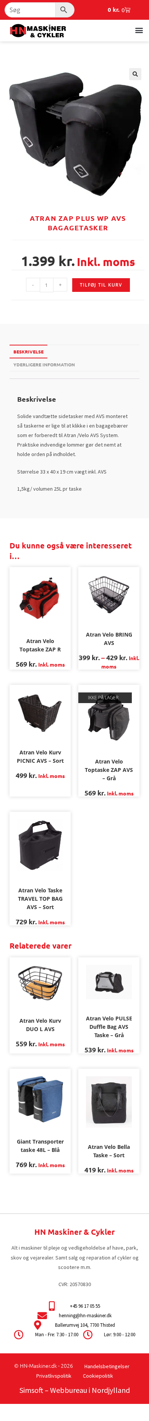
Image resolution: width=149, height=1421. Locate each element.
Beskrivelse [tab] (28, 352)
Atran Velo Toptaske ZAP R (40, 645)
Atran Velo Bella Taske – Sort (109, 1151)
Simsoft (31, 1390)
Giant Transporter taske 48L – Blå (40, 1145)
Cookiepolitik (98, 1375)
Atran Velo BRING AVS (109, 638)
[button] (139, 30)
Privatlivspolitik (53, 1375)
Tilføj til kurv (101, 285)
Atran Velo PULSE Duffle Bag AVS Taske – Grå (109, 1027)
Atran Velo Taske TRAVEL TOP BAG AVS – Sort (40, 899)
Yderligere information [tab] (44, 364)
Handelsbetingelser (107, 1366)
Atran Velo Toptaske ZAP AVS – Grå (109, 770)
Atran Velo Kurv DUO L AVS (40, 1025)
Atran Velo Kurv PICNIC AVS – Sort (40, 756)
